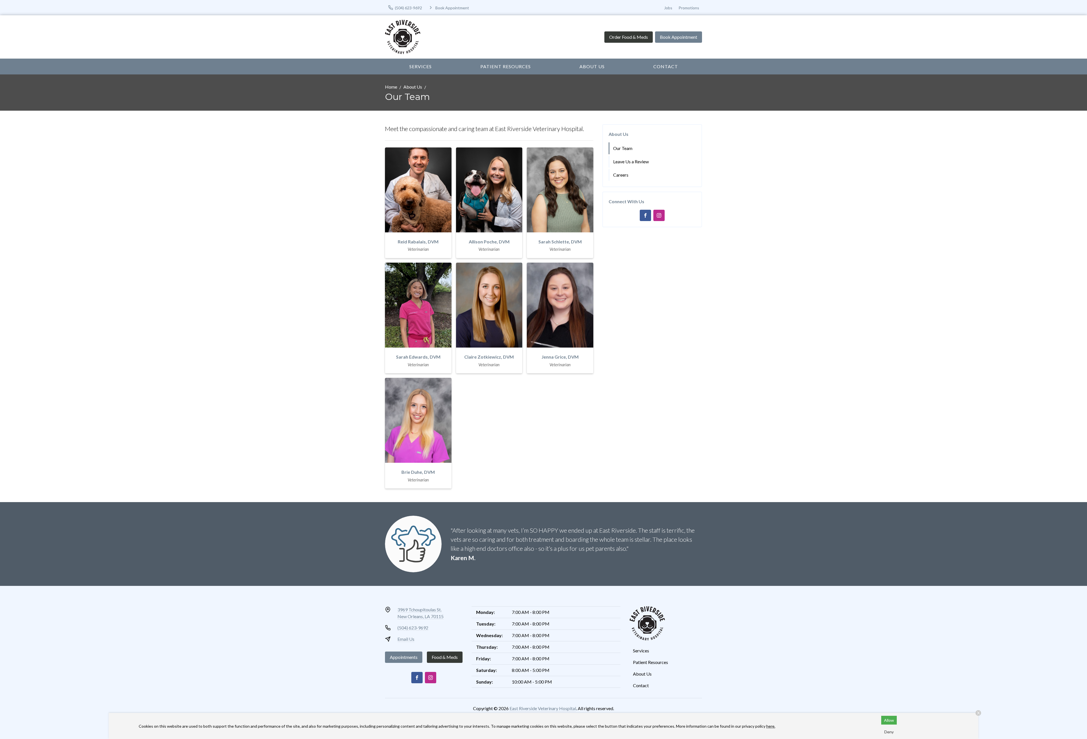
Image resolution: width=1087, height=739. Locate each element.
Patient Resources (505, 66)
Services (420, 66)
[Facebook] (645, 215)
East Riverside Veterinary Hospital (543, 708)
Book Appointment (678, 37)
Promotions (689, 7)
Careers (620, 174)
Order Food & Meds (628, 37)
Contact (665, 66)
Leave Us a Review (631, 161)
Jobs (668, 7)
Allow (889, 720)
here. (770, 726)
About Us (592, 66)
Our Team (622, 148)
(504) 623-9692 (412, 627)
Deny (889, 731)
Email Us (405, 639)
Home (391, 86)
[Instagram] (659, 215)
